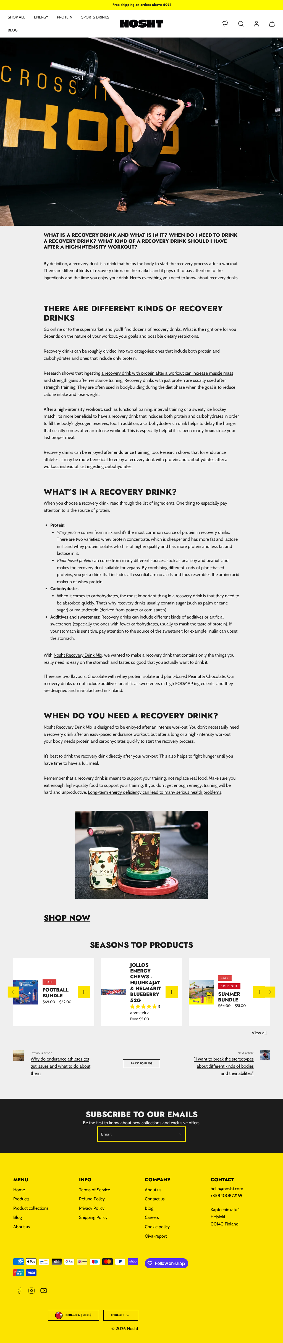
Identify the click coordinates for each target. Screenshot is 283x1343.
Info (85, 1179)
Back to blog (141, 1063)
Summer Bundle (229, 996)
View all (259, 1032)
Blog (12, 30)
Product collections (31, 1208)
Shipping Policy (93, 1217)
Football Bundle (56, 992)
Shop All (16, 17)
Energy (41, 17)
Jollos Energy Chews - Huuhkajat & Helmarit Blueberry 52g (145, 982)
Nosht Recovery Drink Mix (78, 655)
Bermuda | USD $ (78, 1315)
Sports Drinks (95, 17)
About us (21, 1226)
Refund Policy (92, 1198)
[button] (241, 23)
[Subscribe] (180, 1134)
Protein (64, 17)
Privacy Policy (91, 1208)
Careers (152, 1217)
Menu (20, 1179)
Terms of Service (94, 1189)
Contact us (155, 1198)
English (117, 1315)
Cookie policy (157, 1226)
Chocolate (97, 676)
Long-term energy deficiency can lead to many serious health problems (154, 792)
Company (158, 1179)
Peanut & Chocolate (206, 676)
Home (19, 1189)
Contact (222, 1179)
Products (21, 1198)
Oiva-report (156, 1236)
